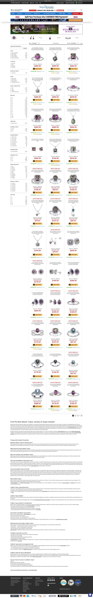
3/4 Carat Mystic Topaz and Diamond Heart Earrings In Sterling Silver (55, 232)
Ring (12, 64)
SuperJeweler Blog (51, 583)
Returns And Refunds (27, 583)
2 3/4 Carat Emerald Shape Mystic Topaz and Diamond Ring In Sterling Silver (37, 171)
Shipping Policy (26, 582)
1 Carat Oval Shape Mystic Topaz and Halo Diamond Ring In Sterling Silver (55, 171)
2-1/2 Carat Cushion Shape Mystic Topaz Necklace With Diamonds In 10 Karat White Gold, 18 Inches (37, 79)
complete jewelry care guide (61, 519)
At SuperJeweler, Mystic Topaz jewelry (42, 499)
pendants (67, 482)
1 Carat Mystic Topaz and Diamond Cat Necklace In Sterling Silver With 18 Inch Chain (73, 202)
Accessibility (25, 586)
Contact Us (25, 580)
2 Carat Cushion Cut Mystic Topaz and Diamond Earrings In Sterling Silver (55, 263)
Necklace (13, 66)
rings (64, 482)
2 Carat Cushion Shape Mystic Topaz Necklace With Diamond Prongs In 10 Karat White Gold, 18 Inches (55, 141)
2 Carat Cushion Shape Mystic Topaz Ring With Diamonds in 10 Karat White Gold (37, 110)
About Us (12, 585)
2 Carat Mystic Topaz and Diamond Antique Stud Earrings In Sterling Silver (37, 263)
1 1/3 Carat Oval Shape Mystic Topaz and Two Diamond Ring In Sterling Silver (73, 385)
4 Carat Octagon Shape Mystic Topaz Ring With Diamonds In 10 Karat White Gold (73, 48)
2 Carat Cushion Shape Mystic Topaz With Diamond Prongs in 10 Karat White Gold (73, 140)
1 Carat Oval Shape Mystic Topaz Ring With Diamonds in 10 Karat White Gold (55, 78)
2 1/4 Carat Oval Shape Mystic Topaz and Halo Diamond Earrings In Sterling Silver (38, 293)
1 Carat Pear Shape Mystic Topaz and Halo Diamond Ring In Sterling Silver (55, 355)
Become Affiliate (26, 588)
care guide (38, 509)
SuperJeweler (14, 482)
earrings (72, 482)
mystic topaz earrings (75, 431)
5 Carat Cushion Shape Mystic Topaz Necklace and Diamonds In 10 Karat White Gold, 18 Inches (55, 48)
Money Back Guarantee (15, 581)
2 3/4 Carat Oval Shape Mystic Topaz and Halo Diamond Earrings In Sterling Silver (73, 263)
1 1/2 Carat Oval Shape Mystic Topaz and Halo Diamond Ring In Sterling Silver (37, 323)
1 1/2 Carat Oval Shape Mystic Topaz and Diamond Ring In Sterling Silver (55, 385)
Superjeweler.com (72, 426)
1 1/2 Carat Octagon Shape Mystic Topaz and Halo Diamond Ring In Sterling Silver (37, 385)
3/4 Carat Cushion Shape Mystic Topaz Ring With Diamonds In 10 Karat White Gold (73, 78)
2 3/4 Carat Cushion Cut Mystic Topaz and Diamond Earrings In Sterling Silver (73, 232)
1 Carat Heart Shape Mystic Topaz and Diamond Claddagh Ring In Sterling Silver (73, 355)
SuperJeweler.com (35, 465)
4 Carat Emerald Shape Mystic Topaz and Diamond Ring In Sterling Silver (73, 171)
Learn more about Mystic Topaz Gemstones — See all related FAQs (23, 570)
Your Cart (80, 2)
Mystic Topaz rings (28, 549)
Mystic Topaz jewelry (25, 482)
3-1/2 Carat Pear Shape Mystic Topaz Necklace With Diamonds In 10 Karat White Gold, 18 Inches (73, 110)
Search (25, 48)
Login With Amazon (69, 2)
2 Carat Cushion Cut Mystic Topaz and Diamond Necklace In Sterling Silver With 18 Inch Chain (37, 233)
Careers (24, 591)
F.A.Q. (24, 581)
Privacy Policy (25, 585)
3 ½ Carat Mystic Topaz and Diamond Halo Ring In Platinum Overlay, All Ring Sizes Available (37, 48)
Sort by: (68, 43)
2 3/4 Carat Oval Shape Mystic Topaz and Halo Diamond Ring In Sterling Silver (55, 201)
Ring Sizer (37, 583)
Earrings (13, 63)
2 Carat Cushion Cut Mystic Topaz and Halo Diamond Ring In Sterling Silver (55, 323)
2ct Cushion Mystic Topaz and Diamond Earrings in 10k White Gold (37, 140)
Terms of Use (25, 587)
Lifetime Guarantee (15, 580)
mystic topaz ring (61, 431)
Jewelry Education (39, 580)
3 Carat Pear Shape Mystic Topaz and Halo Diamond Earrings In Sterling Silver (55, 293)
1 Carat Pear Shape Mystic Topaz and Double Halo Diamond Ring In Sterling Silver (37, 355)
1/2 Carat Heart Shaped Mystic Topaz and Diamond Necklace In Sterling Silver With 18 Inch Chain (37, 202)
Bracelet (13, 67)
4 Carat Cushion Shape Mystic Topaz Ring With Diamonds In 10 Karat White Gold (55, 110)
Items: (30, 43)
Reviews (12, 583)
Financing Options (14, 582)
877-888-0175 (69, 0)
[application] (90, 594)
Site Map (25, 590)
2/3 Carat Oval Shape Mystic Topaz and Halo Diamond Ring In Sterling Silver (73, 293)
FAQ (13, 492)
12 (81, 415)
